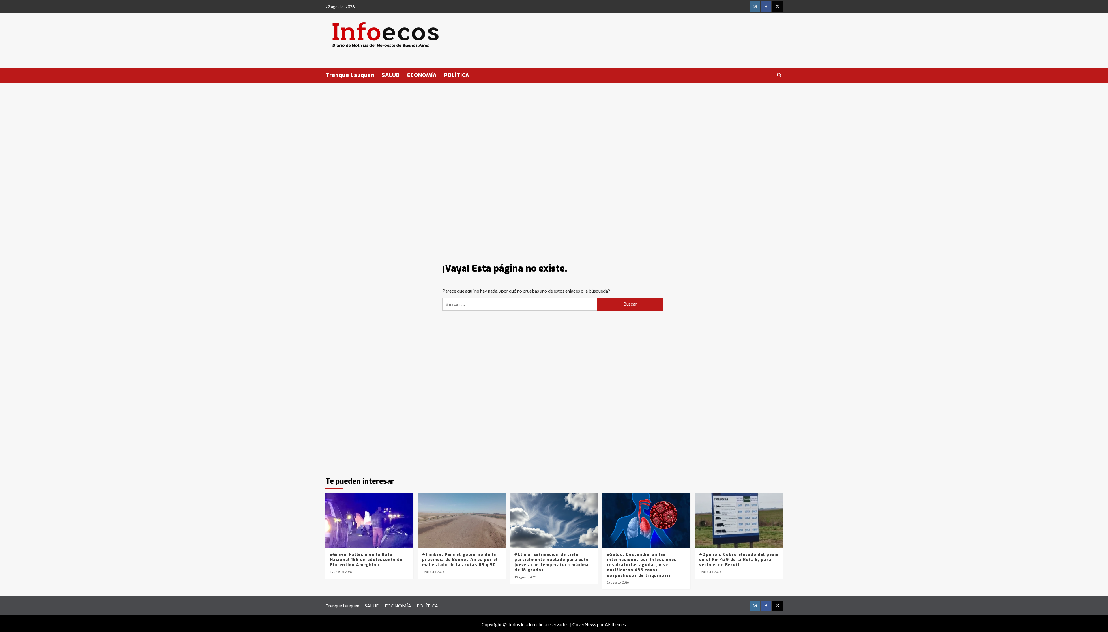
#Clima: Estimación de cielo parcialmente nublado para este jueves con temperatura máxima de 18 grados (551, 562)
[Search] (779, 75)
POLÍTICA (456, 75)
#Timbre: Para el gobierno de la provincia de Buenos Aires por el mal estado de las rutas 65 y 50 (460, 560)
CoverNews (584, 624)
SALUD (391, 75)
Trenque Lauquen (350, 75)
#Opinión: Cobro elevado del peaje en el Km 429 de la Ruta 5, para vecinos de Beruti (738, 560)
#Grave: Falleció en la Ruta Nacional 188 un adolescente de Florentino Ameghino (366, 560)
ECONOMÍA (422, 75)
